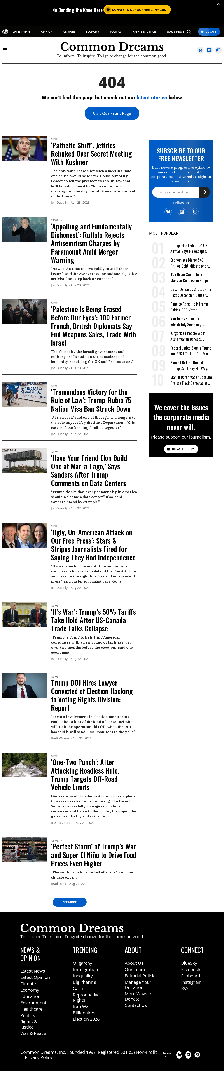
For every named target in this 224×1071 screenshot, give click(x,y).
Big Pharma (84, 982)
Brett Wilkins (60, 738)
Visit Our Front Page (112, 113)
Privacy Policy (38, 1057)
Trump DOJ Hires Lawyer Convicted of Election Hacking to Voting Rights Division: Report (92, 695)
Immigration (85, 969)
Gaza (78, 988)
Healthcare (31, 1009)
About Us (134, 963)
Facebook (191, 969)
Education (30, 996)
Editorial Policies (141, 976)
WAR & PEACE (175, 31)
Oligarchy (82, 963)
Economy (29, 990)
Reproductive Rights (86, 997)
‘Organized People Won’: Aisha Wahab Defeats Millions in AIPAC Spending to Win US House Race (189, 336)
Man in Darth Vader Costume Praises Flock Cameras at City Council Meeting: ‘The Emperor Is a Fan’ (191, 380)
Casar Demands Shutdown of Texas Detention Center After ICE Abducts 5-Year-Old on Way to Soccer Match (191, 292)
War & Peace (33, 1033)
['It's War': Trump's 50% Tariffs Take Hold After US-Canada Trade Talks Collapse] (24, 614)
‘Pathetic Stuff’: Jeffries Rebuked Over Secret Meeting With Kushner (91, 153)
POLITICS (116, 31)
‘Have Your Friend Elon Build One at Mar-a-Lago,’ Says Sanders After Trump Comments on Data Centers (89, 470)
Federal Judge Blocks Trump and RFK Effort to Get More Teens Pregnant (190, 351)
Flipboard (190, 976)
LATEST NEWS (21, 31)
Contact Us (136, 1005)
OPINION (46, 31)
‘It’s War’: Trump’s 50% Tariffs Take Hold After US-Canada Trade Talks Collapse (93, 620)
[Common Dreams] (5, 32)
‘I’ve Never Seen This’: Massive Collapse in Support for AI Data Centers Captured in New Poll (191, 278)
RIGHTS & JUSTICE (144, 31)
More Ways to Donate (138, 996)
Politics (27, 1015)
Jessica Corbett (62, 823)
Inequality (83, 976)
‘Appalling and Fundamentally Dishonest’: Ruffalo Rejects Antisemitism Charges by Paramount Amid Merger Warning (91, 243)
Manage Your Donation (138, 984)
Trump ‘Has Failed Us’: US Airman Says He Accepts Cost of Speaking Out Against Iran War (188, 248)
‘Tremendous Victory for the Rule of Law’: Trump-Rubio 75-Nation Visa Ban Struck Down (92, 400)
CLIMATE (69, 31)
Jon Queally (59, 203)
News (54, 139)
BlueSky (189, 963)
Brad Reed (58, 884)
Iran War (81, 1006)
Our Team (135, 969)
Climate (28, 984)
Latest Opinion (35, 977)
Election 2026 (86, 1019)
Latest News (32, 971)
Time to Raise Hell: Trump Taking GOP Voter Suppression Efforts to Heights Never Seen (189, 307)
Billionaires (84, 1013)
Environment (33, 1003)
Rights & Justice (28, 1024)
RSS (185, 988)
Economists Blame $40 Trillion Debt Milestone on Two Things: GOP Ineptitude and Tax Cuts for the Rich (190, 263)
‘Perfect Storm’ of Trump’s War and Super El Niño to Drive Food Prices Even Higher (93, 854)
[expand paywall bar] (218, 4)
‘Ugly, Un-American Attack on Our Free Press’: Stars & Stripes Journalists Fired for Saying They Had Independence (93, 544)
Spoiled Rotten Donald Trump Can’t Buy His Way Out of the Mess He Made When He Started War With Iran (190, 366)
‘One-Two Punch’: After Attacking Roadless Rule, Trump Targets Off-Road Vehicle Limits (85, 774)
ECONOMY (92, 31)
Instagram (191, 982)
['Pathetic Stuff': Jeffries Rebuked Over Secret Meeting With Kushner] (24, 147)
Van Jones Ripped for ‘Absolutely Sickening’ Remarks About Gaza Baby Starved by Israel (189, 322)
